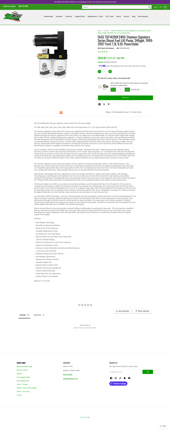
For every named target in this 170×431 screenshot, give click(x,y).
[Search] (149, 7)
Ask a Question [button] (123, 311)
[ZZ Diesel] (13, 16)
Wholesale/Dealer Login (24, 366)
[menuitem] (157, 7)
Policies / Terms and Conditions (27, 388)
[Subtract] (99, 71)
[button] (99, 104)
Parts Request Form (23, 381)
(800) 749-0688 (23, 6)
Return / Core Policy (23, 391)
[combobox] (115, 7)
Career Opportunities (23, 377)
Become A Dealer (22, 370)
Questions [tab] (37, 315)
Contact (19, 395)
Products (106, 31)
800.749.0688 (67, 375)
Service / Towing (22, 384)
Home (100, 31)
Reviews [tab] (23, 315)
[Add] (110, 71)
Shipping (100, 62)
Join (148, 372)
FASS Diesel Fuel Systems (106, 48)
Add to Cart (125, 97)
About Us (19, 374)
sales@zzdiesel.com (70, 379)
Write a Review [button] (143, 311)
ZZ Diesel (82, 417)
